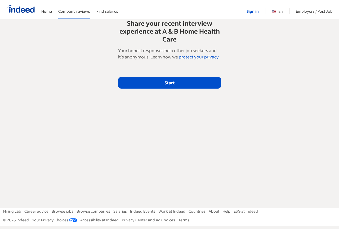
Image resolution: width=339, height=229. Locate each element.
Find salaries (107, 11)
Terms (183, 219)
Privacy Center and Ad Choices (148, 219)
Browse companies (93, 211)
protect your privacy (198, 56)
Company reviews (74, 11)
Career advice (36, 211)
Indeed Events (142, 211)
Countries (197, 211)
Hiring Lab (12, 211)
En (277, 11)
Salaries (120, 211)
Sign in (253, 11)
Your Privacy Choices (50, 219)
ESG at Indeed (246, 211)
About (214, 211)
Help (226, 211)
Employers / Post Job (314, 11)
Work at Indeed (171, 211)
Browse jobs (62, 211)
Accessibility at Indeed (99, 219)
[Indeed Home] (21, 9)
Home (46, 11)
